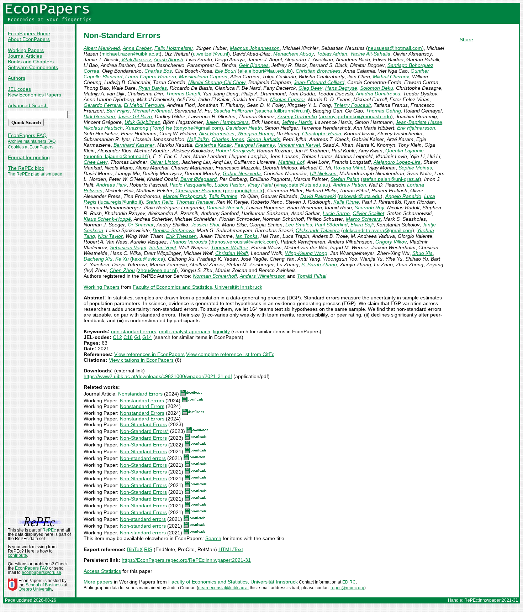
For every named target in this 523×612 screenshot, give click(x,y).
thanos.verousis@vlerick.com (243, 242)
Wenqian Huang (255, 133)
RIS (148, 549)
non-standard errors (133, 331)
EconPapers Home (29, 33)
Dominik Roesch (225, 207)
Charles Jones (228, 139)
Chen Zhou (122, 270)
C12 (117, 337)
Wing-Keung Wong (306, 253)
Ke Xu (122, 259)
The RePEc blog (26, 168)
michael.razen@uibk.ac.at (130, 54)
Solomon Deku (376, 88)
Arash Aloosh (168, 59)
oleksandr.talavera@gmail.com (377, 230)
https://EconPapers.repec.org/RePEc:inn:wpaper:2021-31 (186, 560)
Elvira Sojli (362, 224)
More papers (98, 582)
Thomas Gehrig (383, 111)
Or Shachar (141, 224)
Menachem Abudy (293, 54)
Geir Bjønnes (254, 65)
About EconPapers (29, 39)
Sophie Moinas (415, 168)
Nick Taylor (110, 236)
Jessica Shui (205, 224)
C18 (128, 337)
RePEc (49, 530)
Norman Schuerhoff (215, 276)
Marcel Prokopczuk (184, 196)
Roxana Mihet (349, 168)
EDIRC (349, 582)
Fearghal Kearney (254, 145)
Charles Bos (158, 71)
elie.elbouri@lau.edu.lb (265, 71)
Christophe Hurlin (321, 133)
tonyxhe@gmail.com (198, 128)
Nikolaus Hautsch (103, 128)
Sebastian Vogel (128, 247)
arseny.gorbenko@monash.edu (355, 116)
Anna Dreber (137, 48)
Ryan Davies (152, 88)
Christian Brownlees (318, 71)
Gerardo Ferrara (102, 105)
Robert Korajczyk (235, 150)
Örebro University (35, 589)
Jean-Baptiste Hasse (419, 122)
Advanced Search (28, 105)
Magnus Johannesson (255, 48)
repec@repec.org (347, 588)
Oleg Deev (310, 88)
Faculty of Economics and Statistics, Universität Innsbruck (197, 287)
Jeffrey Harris (297, 122)
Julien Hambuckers (227, 122)
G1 (137, 337)
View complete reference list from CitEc (230, 354)
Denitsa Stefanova (173, 230)
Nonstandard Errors (140, 394)
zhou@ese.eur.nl (157, 270)
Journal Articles (25, 56)
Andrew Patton (349, 185)
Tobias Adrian (332, 54)
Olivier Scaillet (368, 213)
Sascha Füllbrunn (233, 111)
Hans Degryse (341, 88)
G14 (147, 337)
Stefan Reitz (159, 202)
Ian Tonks (247, 236)
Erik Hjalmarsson (416, 128)
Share (466, 39)
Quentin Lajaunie (404, 150)
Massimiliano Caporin (203, 76)
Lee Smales (298, 224)
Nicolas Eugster (287, 99)
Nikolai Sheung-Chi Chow (216, 82)
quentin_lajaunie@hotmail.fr (116, 156)
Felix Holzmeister (173, 48)
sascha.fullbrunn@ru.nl (282, 111)
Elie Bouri (225, 71)
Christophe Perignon (198, 190)
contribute (17, 555)
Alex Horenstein (216, 133)
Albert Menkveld (102, 48)
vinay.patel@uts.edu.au (302, 185)
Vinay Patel (260, 185)
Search (213, 538)
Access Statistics (102, 571)
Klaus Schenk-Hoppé (107, 219)
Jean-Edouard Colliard (319, 82)
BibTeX (135, 549)
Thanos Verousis (188, 242)
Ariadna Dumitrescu (378, 93)
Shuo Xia (422, 253)
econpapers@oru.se (41, 572)
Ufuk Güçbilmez (142, 122)
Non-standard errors (143, 458)
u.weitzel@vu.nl (210, 54)
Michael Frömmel (151, 111)
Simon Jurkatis (263, 139)
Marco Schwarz (363, 219)
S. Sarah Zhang (319, 264)
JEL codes (19, 89)
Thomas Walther (229, 247)
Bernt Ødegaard (198, 179)
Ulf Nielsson (323, 173)
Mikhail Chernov (391, 76)
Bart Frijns (118, 111)
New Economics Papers (34, 95)
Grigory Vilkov (391, 242)
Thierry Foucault (352, 105)
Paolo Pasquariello (191, 185)
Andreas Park (111, 185)
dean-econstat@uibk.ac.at (223, 588)
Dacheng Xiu (98, 259)
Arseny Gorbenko (297, 116)
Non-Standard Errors (143, 424)
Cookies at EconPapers (30, 147)
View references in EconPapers (149, 354)
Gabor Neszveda (242, 173)
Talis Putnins (223, 196)
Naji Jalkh (198, 139)
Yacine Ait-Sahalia (370, 54)
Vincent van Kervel (299, 145)
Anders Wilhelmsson (263, 276)
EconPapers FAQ (27, 135)
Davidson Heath (244, 128)
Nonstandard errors (142, 400)
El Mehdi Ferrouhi (144, 105)
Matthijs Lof (291, 162)
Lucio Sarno (336, 213)
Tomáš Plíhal (311, 276)
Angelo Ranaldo (403, 196)
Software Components (33, 67)
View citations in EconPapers (141, 360)
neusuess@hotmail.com (395, 48)
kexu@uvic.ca (147, 259)
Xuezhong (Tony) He (149, 128)
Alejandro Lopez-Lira (397, 162)
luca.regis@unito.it (120, 202)
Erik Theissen (181, 236)
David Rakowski (318, 196)
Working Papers (26, 50)
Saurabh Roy (369, 207)
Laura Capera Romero (150, 76)
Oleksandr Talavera (318, 230)
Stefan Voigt (162, 247)
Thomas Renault (194, 202)
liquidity (221, 331)
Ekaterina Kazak (213, 145)
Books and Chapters (31, 61)
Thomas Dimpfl (183, 93)
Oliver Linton (164, 162)
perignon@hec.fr (244, 190)
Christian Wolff (231, 253)
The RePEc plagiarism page (35, 174)
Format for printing (29, 157)
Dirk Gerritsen (99, 116)
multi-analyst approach (184, 331)
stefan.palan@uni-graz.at (391, 179)
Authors (16, 78)
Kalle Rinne (346, 202)
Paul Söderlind (331, 224)
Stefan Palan (345, 179)
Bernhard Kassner (133, 145)
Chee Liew (95, 162)
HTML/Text (230, 549)
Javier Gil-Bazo (135, 116)
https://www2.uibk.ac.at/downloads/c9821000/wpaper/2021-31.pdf (158, 376)
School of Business (44, 585)
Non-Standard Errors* (144, 431)
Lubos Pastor (229, 185)
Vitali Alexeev (136, 59)
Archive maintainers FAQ (32, 141)
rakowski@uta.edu (360, 196)
